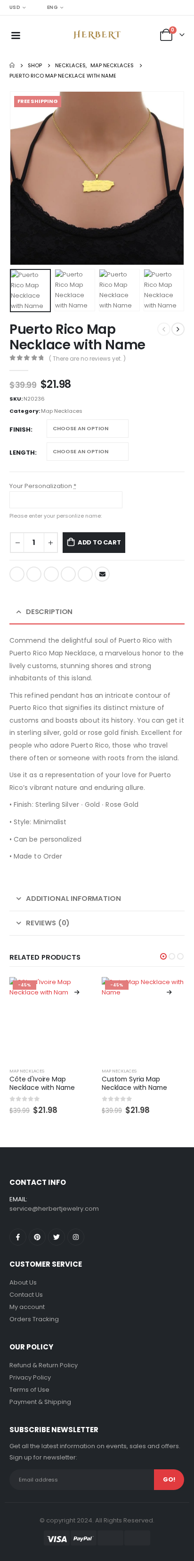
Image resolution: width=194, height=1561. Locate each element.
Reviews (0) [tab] (48, 923)
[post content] (50, 1018)
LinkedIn (51, 574)
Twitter (33, 574)
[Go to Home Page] (12, 65)
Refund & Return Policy (43, 1365)
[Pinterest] (37, 1237)
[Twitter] (56, 1237)
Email (102, 574)
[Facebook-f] (17, 1237)
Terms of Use (29, 1389)
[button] (21, 178)
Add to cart (99, 542)
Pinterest (85, 574)
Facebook (16, 574)
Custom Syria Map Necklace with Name (134, 1083)
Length (22, 452)
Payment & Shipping (40, 1401)
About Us (23, 1282)
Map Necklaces (61, 411)
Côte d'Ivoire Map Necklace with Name (42, 1083)
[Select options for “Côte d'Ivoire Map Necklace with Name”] (76, 992)
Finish (20, 429)
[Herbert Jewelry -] (97, 35)
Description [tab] (49, 611)
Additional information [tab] (73, 898)
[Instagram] (75, 1237)
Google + (68, 574)
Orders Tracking (34, 1319)
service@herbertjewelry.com (54, 1208)
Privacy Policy (30, 1377)
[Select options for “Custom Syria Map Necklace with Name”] (169, 992)
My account (27, 1306)
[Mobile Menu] (15, 35)
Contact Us (26, 1294)
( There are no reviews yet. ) (87, 359)
